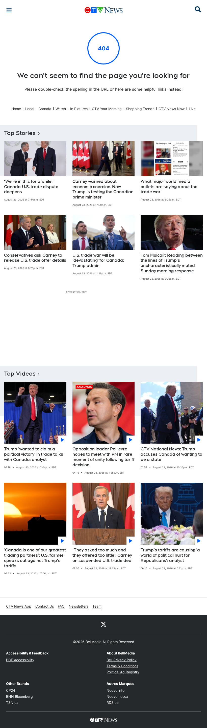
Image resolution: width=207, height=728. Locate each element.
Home (16, 109)
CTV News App (18, 606)
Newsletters (78, 606)
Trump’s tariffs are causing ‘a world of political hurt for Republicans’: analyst (170, 555)
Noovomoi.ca (117, 696)
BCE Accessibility (20, 660)
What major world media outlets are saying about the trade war (169, 186)
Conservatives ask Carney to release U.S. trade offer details (35, 258)
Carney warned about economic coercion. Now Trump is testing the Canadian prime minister (103, 189)
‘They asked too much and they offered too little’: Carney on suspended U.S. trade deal (102, 555)
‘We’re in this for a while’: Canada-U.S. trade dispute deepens (31, 186)
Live (192, 109)
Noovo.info (115, 690)
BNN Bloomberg (19, 696)
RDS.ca (113, 702)
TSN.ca (12, 702)
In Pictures (79, 109)
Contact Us (44, 606)
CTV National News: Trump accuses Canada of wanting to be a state (171, 454)
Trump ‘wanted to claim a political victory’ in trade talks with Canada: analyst (33, 454)
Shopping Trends (140, 109)
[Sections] (9, 10)
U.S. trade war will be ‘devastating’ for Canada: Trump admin (98, 260)
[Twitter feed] (103, 624)
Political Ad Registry (123, 672)
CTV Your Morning (107, 109)
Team (96, 606)
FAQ (61, 606)
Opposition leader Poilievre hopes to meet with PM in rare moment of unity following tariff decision (103, 457)
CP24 (10, 690)
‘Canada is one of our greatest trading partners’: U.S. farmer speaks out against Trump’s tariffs (35, 558)
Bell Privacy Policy (122, 660)
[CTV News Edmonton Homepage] (104, 10)
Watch (61, 109)
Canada (44, 109)
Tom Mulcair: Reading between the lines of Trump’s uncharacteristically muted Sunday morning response (172, 263)
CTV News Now (172, 109)
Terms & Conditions (122, 666)
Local (29, 109)
